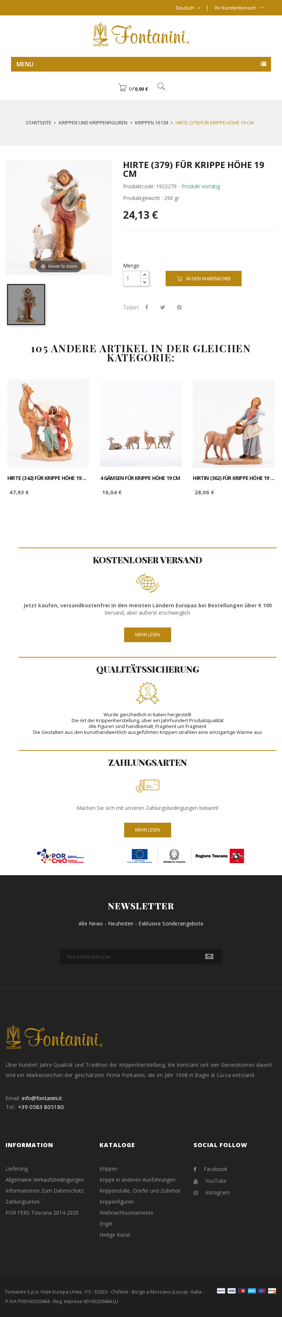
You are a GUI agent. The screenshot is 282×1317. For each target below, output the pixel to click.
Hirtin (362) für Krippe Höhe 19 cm (234, 478)
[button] (133, 88)
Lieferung (17, 1168)
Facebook (215, 1168)
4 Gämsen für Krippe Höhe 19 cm (140, 478)
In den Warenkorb (208, 278)
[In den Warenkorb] (75, 391)
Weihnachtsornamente (126, 1212)
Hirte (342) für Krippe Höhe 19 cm (48, 478)
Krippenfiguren (117, 1201)
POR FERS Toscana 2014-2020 (42, 1212)
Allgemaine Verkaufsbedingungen (45, 1179)
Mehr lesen (147, 635)
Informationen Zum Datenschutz (45, 1190)
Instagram (217, 1192)
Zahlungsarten (23, 1201)
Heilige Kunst (115, 1234)
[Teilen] (146, 307)
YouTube (216, 1180)
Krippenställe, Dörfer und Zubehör (140, 1190)
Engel (106, 1223)
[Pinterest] (179, 307)
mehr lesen (147, 830)
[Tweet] (162, 307)
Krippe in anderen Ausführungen (138, 1179)
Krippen (109, 1168)
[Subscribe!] (209, 956)
